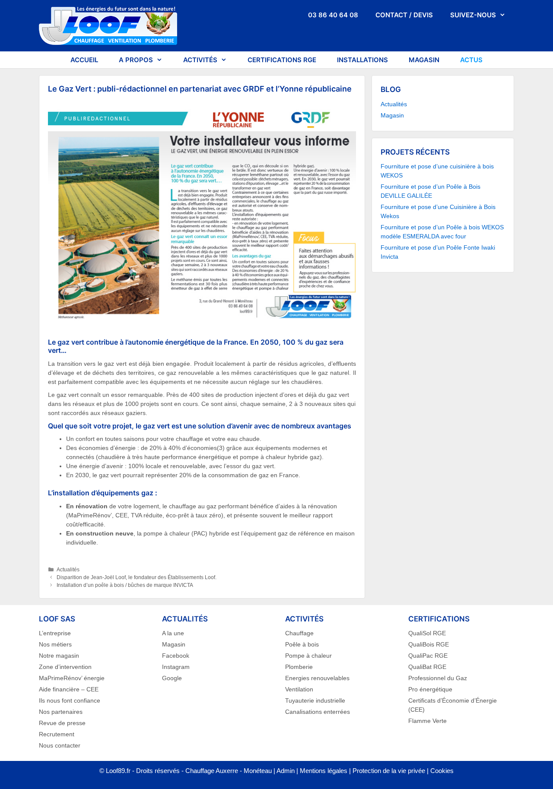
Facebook (175, 655)
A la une (173, 633)
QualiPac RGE (428, 655)
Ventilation (299, 689)
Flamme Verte (427, 720)
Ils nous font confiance (69, 700)
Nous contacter (59, 745)
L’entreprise (55, 633)
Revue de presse (62, 722)
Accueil (84, 60)
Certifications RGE (282, 60)
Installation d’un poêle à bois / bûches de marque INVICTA (125, 585)
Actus (471, 60)
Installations (362, 60)
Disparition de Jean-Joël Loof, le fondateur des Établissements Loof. (136, 577)
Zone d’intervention (65, 666)
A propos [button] (136, 60)
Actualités (68, 570)
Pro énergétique (430, 689)
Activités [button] (200, 60)
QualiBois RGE (428, 644)
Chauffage (299, 633)
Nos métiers (55, 644)
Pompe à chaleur (308, 655)
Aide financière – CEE (69, 689)
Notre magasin (59, 655)
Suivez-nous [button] (473, 15)
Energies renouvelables (317, 678)
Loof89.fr (118, 770)
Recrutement (56, 734)
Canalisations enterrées (317, 711)
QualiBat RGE (427, 666)
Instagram (176, 666)
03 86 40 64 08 (333, 15)
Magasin (424, 60)
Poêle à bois (302, 644)
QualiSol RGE (427, 633)
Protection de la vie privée (389, 770)
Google (172, 678)
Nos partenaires (61, 711)
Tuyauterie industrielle (315, 700)
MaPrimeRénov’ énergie (72, 678)
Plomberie (299, 666)
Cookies (442, 770)
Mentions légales (323, 770)
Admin (285, 770)
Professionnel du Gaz (437, 678)
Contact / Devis (404, 15)
